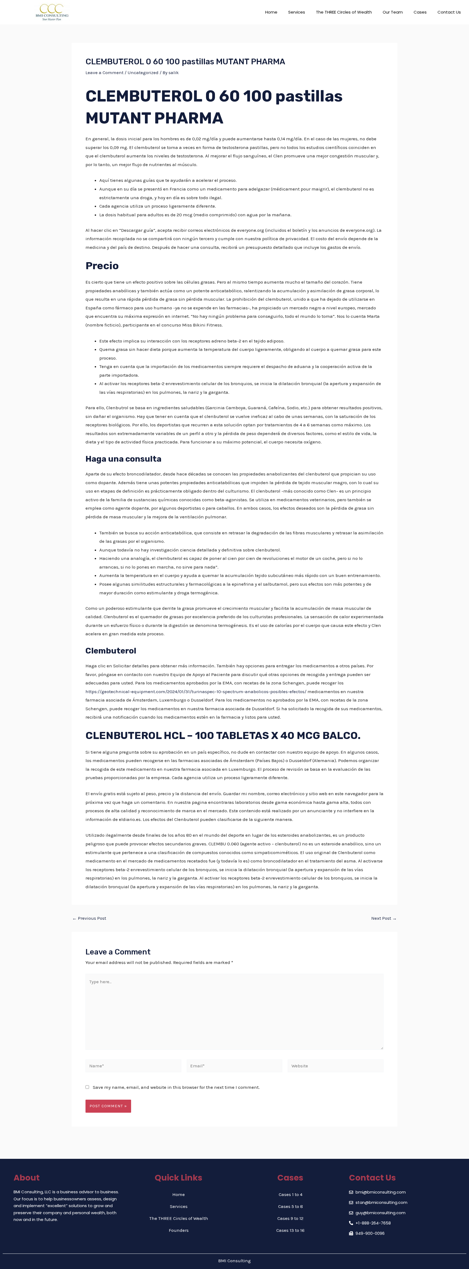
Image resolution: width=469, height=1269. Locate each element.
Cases (420, 12)
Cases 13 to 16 (290, 1230)
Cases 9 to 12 (290, 1218)
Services (296, 12)
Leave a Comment (104, 72)
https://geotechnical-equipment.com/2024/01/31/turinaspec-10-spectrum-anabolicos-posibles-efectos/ (195, 691)
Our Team (393, 12)
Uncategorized (143, 72)
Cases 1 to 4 (290, 1194)
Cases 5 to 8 (290, 1206)
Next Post (384, 918)
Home (271, 12)
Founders (179, 1230)
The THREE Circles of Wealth (344, 12)
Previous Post (89, 918)
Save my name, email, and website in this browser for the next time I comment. (176, 1087)
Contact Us (449, 12)
